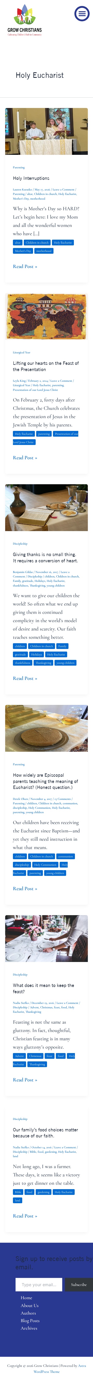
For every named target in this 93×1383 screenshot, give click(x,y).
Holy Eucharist (67, 194)
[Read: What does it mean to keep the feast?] (46, 938)
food (64, 1007)
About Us (29, 1305)
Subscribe (79, 1284)
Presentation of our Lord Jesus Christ (35, 390)
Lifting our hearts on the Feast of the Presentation (46, 366)
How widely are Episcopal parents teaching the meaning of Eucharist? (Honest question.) (45, 781)
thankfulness (20, 585)
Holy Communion (39, 808)
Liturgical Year (21, 352)
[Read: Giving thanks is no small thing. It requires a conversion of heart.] (46, 507)
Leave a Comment (63, 189)
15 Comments (63, 799)
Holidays (40, 581)
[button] (82, 13)
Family (17, 581)
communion (70, 803)
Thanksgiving (37, 585)
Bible (33, 1151)
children (50, 576)
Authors (28, 1313)
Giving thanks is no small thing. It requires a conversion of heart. (45, 557)
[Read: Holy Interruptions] (46, 131)
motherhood (37, 198)
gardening (51, 1151)
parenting (58, 385)
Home (26, 1298)
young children (56, 585)
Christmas (46, 1007)
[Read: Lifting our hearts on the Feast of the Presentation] (46, 316)
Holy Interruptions (31, 178)
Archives (29, 1328)
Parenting (19, 167)
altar (30, 194)
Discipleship (20, 543)
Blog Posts (30, 1320)
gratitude (27, 581)
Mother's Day (21, 198)
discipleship (20, 808)
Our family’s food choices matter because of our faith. (45, 1133)
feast (57, 1007)
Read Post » (25, 266)
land (15, 1156)
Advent (34, 1007)
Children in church (45, 194)
